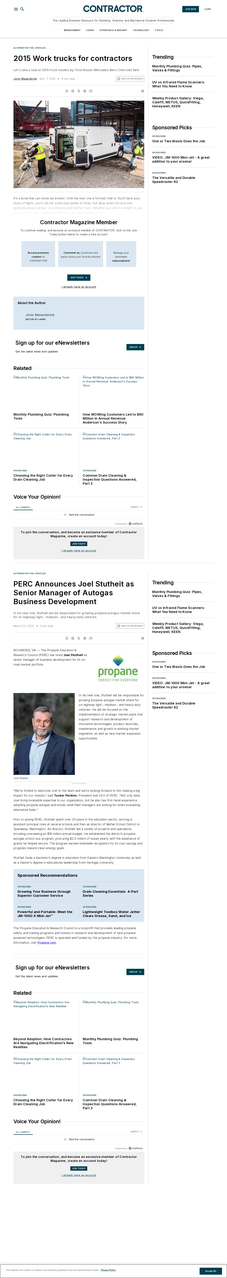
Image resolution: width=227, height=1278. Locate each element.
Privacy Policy (108, 1270)
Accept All (210, 1271)
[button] (15, 9)
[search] (22, 9)
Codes (90, 30)
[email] (90, 91)
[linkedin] (72, 91)
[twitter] (78, 91)
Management (72, 30)
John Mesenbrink (25, 78)
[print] (142, 91)
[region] (78, 515)
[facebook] (66, 91)
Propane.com (46, 917)
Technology (141, 30)
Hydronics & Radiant (114, 30)
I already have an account (78, 286)
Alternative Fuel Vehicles (29, 48)
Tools (159, 30)
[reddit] (84, 91)
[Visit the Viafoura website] (135, 523)
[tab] (23, 507)
